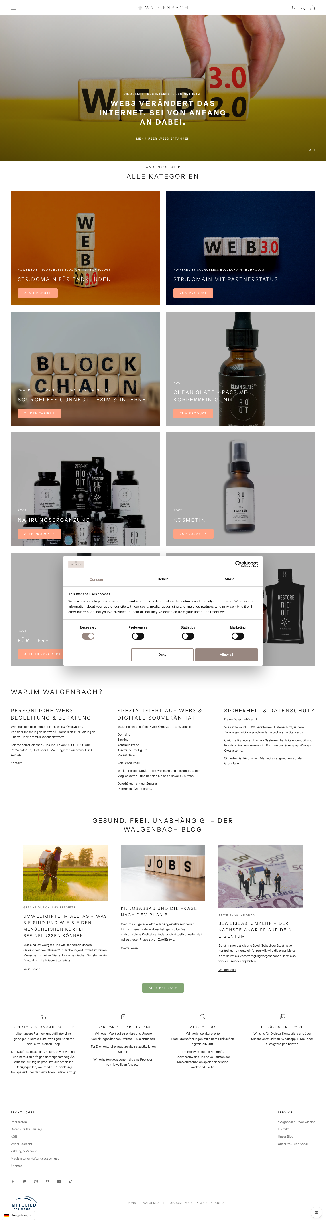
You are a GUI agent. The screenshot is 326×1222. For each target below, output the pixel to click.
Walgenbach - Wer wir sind (296, 1122)
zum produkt (37, 293)
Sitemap (16, 1166)
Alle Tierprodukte (43, 654)
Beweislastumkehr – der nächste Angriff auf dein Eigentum (255, 930)
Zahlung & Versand (24, 1151)
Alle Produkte (39, 533)
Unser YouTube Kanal (293, 1144)
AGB (14, 1136)
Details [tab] (163, 579)
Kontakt (16, 763)
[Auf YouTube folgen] (59, 1181)
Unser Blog (285, 1136)
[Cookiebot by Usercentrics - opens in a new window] (238, 564)
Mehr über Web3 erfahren (163, 138)
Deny (162, 655)
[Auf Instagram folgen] (36, 1181)
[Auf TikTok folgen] (70, 1181)
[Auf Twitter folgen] (24, 1181)
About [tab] (229, 579)
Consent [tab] (96, 579)
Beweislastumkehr (236, 914)
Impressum (19, 1122)
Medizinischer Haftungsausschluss (35, 1158)
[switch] (138, 636)
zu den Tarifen (39, 413)
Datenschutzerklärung (26, 1129)
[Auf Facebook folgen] (13, 1181)
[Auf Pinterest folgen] (47, 1181)
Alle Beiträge (163, 987)
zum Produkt (193, 293)
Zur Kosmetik (193, 533)
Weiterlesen (31, 969)
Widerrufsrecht (21, 1144)
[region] (163, 88)
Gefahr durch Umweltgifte (49, 907)
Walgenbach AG (213, 1202)
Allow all (226, 655)
